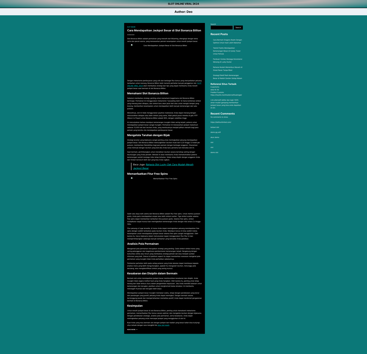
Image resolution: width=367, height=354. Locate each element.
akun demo (215, 137)
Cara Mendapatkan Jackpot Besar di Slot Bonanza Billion (164, 30)
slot (212, 142)
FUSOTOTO (215, 87)
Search (213, 24)
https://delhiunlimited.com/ (221, 122)
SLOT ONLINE (131, 27)
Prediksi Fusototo (217, 92)
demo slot (214, 152)
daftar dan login (228, 100)
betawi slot (215, 127)
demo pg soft (216, 132)
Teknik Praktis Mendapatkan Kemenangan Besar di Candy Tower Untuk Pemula (227, 51)
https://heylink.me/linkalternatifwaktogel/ (226, 95)
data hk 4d (215, 90)
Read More (132, 329)
